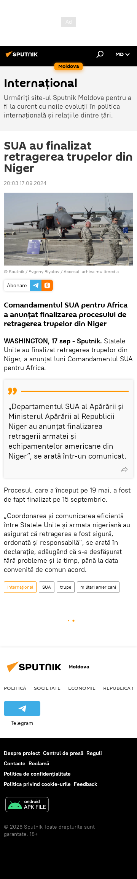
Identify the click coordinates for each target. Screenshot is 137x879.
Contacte (14, 763)
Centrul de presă (63, 753)
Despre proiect (22, 753)
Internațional (20, 587)
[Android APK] (27, 805)
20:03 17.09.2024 (25, 183)
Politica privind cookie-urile (37, 784)
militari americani (98, 587)
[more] (124, 469)
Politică (15, 687)
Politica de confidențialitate (37, 773)
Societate (47, 687)
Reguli (94, 753)
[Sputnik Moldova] (23, 57)
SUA (46, 587)
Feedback (85, 784)
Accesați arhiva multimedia (91, 271)
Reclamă (39, 763)
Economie (82, 687)
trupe (65, 587)
